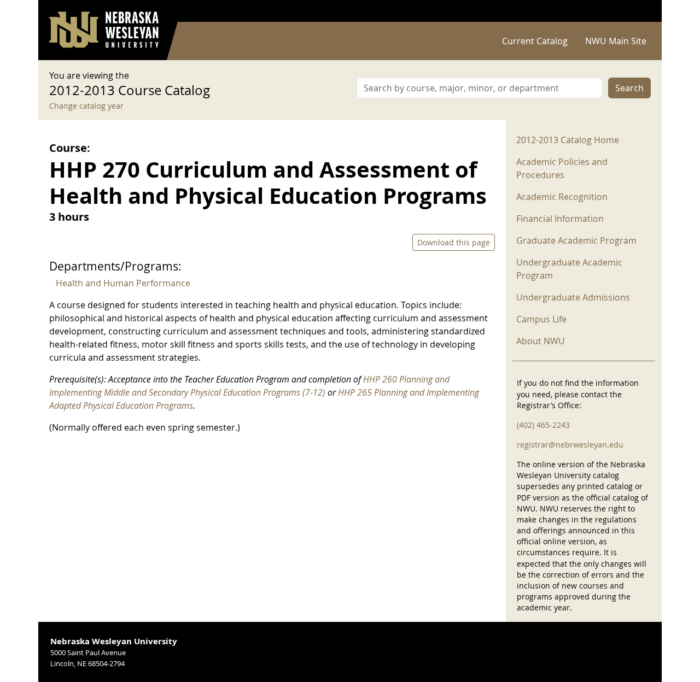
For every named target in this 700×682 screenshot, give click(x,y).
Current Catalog (535, 41)
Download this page (453, 242)
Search (629, 88)
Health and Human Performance (123, 283)
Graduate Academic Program (576, 240)
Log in (637, 11)
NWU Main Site (615, 41)
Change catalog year (86, 106)
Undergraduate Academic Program (569, 268)
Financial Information (560, 219)
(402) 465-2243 (543, 425)
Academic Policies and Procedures (562, 168)
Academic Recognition (562, 197)
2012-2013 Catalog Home (567, 140)
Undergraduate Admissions (573, 297)
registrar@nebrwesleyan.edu (570, 444)
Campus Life (541, 319)
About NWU (540, 341)
